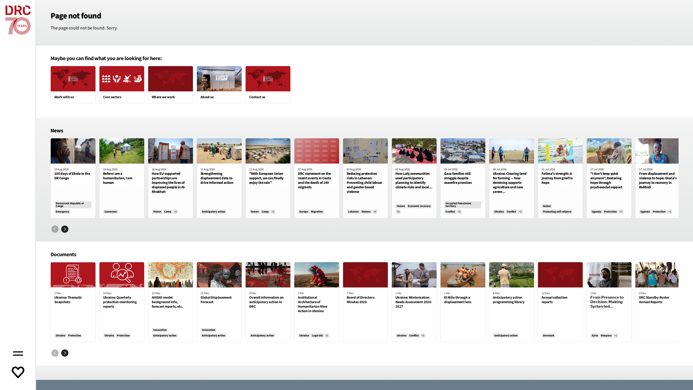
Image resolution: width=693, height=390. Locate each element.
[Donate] (18, 373)
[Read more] (73, 84)
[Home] (18, 20)
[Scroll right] (64, 229)
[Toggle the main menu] (18, 353)
